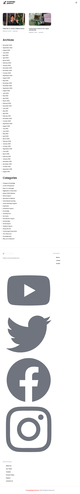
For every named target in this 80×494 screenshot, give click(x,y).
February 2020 (7, 141)
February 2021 (7, 116)
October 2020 (7, 121)
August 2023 (6, 78)
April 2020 (6, 136)
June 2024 (6, 53)
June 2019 (5, 151)
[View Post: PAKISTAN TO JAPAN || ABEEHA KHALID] (14, 19)
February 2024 (7, 63)
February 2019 (7, 156)
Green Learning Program (10, 203)
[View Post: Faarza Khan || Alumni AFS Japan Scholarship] (40, 19)
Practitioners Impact (9, 218)
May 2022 (5, 96)
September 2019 (7, 149)
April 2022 (6, 98)
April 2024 (6, 58)
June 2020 (6, 131)
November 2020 (7, 118)
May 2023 (5, 80)
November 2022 (7, 85)
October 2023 (7, 73)
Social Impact (7, 223)
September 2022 (7, 88)
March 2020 (6, 139)
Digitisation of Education (10, 191)
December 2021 (7, 106)
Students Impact (7, 226)
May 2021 (5, 111)
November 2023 (7, 70)
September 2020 (7, 123)
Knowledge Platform (33, 490)
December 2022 (7, 83)
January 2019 (6, 159)
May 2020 (5, 133)
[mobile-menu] (75, 2)
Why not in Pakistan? (9, 239)
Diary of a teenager (8, 188)
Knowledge (6, 211)
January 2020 (7, 144)
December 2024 (7, 45)
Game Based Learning (9, 201)
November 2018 (7, 164)
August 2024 (6, 50)
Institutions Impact (8, 208)
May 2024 (5, 55)
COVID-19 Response (8, 186)
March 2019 (6, 154)
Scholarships (6, 221)
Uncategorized (7, 236)
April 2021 (5, 113)
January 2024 (7, 65)
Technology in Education (10, 231)
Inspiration (6, 206)
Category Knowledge (9, 183)
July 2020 (5, 128)
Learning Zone (7, 213)
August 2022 (6, 90)
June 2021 (5, 108)
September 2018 (7, 169)
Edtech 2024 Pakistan (9, 193)
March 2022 (6, 101)
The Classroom (7, 234)
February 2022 (7, 103)
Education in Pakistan (9, 198)
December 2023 (7, 68)
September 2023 (7, 75)
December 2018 (7, 161)
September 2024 (7, 48)
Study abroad (7, 229)
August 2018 (6, 171)
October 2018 (6, 166)
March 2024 (6, 60)
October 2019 (6, 146)
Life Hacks (6, 216)
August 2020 (6, 126)
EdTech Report (7, 196)
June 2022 (6, 93)
